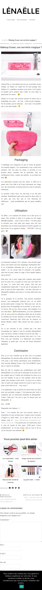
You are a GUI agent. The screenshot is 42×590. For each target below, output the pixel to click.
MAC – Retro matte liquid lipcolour (32, 497)
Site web (3, 562)
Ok (22, 586)
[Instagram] (5, 31)
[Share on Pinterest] (18, 488)
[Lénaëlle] (21, 10)
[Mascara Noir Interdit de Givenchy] (10, 470)
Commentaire (5, 520)
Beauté (28, 43)
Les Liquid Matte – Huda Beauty (9, 498)
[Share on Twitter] (15, 488)
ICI (19, 408)
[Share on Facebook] (12, 488)
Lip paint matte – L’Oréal (31, 480)
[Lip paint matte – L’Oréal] (31, 470)
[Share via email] (9, 488)
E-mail (3, 553)
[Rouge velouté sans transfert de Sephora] (31, 449)
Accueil (4, 40)
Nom (2, 545)
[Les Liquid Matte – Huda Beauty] (10, 449)
